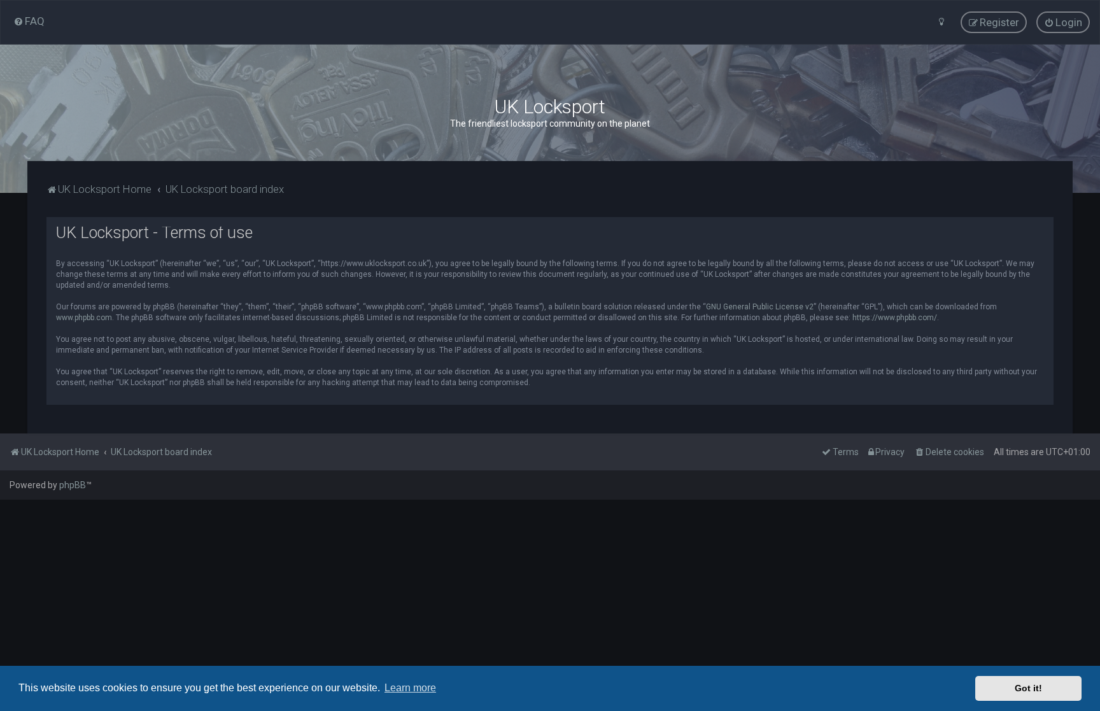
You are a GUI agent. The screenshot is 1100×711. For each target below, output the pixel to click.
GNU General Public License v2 (760, 306)
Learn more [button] (410, 687)
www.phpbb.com (84, 317)
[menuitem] (29, 21)
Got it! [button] (1028, 688)
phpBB (72, 485)
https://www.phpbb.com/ (894, 317)
